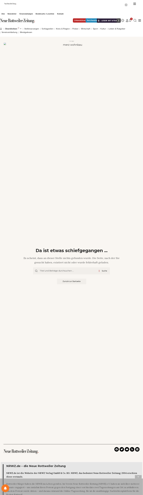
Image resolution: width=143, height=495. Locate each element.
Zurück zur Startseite (72, 281)
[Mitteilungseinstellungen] (5, 488)
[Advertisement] (71, 487)
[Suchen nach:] (68, 270)
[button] (127, 20)
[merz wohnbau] (71, 64)
